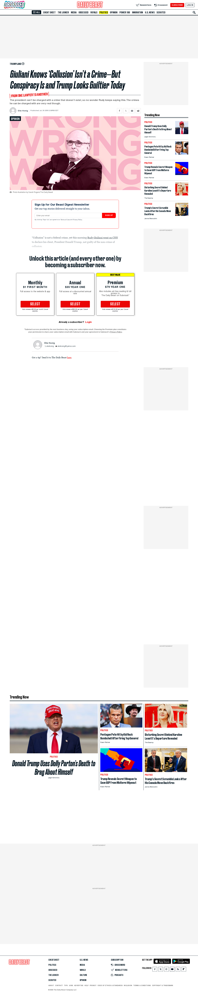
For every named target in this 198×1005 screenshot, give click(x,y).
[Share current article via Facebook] (119, 110)
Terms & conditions (142, 985)
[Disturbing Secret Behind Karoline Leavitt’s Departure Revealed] (181, 194)
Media (74, 12)
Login (88, 322)
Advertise (78, 985)
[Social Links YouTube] (172, 970)
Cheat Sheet (49, 12)
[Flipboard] (183, 970)
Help (87, 985)
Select (35, 304)
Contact (59, 985)
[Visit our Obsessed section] (23, 5)
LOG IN (190, 5)
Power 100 (124, 12)
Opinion (113, 12)
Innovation (137, 12)
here (69, 357)
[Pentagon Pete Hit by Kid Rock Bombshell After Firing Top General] (181, 154)
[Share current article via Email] (132, 110)
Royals (93, 12)
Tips (66, 985)
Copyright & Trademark (162, 985)
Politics (103, 12)
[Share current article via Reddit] (138, 110)
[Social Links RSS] (178, 970)
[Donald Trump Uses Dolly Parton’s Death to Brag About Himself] (181, 133)
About (51, 985)
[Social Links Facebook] (154, 970)
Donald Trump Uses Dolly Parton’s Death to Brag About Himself (53, 768)
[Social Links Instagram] (166, 970)
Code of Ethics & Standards (110, 985)
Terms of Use (65, 220)
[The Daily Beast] (90, 5)
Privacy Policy (77, 220)
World (83, 970)
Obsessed (83, 12)
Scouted (161, 12)
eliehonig (50, 346)
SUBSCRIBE (177, 5)
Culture (83, 975)
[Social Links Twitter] (160, 970)
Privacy (93, 985)
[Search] (194, 12)
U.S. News (150, 12)
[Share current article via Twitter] (125, 110)
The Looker (63, 12)
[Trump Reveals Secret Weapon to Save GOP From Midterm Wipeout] (181, 174)
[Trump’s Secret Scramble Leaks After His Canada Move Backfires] (181, 215)
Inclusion (128, 985)
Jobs (71, 985)
